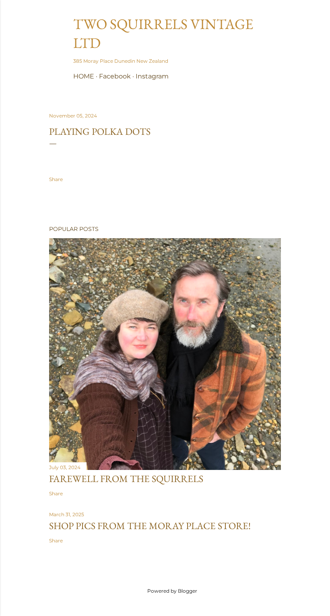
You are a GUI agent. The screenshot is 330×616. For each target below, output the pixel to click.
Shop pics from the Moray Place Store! (150, 525)
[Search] (276, 22)
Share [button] (56, 179)
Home (83, 76)
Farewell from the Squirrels (126, 478)
